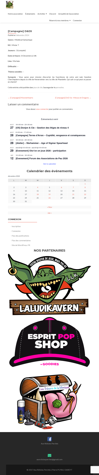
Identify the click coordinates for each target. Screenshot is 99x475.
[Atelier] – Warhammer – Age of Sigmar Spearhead (42, 143)
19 (49, 194)
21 (73, 194)
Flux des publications (20, 236)
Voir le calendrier (49, 164)
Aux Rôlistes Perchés (49, 443)
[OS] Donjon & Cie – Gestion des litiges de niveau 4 (42, 127)
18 (38, 194)
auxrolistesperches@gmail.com (49, 459)
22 (85, 194)
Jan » (50, 213)
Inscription (16, 226)
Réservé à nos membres (59, 20)
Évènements (30, 14)
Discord (52, 14)
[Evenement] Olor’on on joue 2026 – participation (41, 150)
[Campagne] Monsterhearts (20, 97)
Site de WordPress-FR (21, 245)
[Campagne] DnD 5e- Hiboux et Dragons (73, 97)
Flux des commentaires (21, 240)
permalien (60, 87)
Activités (41, 14)
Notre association (15, 14)
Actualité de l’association (68, 14)
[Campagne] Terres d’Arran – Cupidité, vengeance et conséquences (50, 135)
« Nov (49, 207)
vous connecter (42, 109)
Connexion (77, 20)
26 (49, 198)
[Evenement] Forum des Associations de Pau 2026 (42, 158)
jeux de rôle (38, 87)
